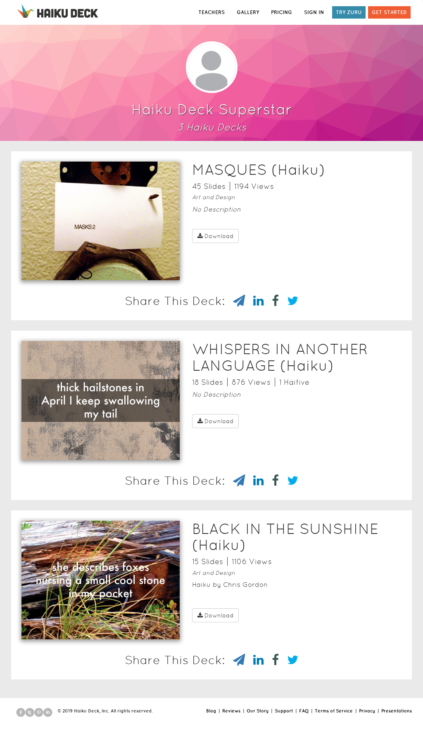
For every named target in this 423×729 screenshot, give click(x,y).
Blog (211, 710)
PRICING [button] (281, 12)
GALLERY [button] (248, 12)
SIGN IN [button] (314, 12)
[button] (86, 269)
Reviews (231, 710)
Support (284, 710)
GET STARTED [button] (389, 12)
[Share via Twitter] (288, 301)
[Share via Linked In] (254, 301)
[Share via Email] (235, 301)
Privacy (367, 710)
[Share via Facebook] (271, 301)
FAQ (304, 710)
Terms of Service (334, 710)
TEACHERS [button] (211, 12)
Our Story (258, 710)
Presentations (396, 710)
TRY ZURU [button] (349, 12)
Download (218, 236)
